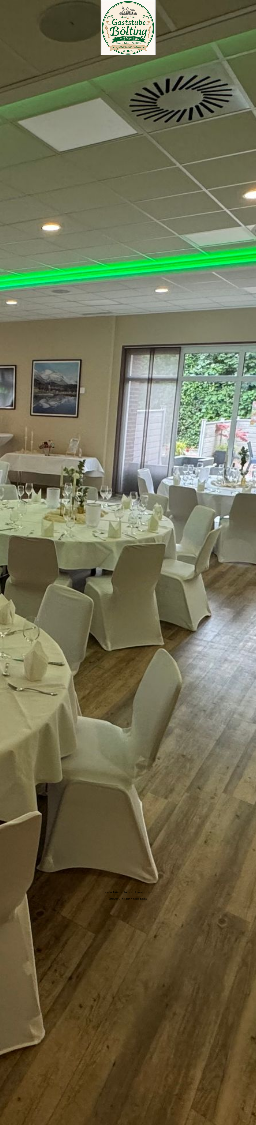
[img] (128, 562)
